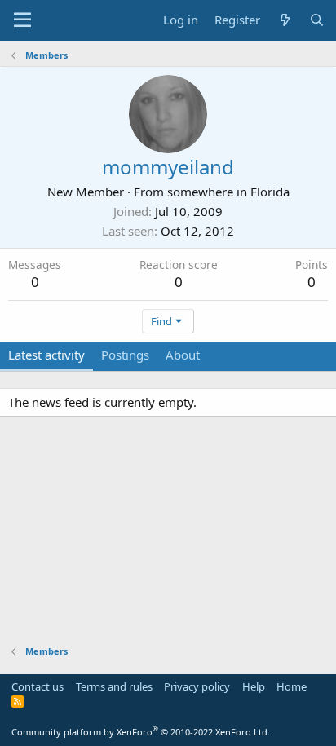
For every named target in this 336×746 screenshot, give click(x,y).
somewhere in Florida (228, 191)
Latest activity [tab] (46, 355)
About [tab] (183, 355)
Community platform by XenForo (140, 732)
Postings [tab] (125, 355)
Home (291, 686)
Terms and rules (114, 686)
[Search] (317, 20)
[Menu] (22, 20)
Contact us (37, 686)
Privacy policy (197, 686)
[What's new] (284, 20)
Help (253, 686)
